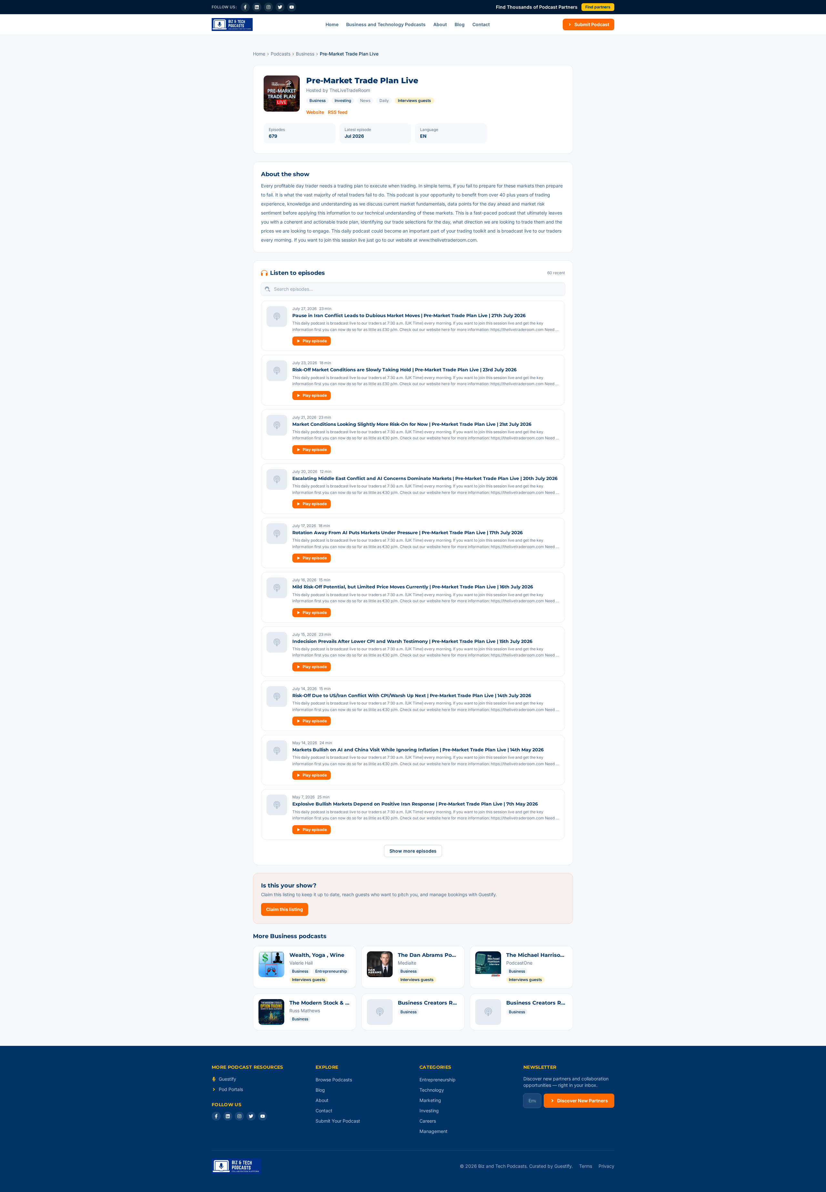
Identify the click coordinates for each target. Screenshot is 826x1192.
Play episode (315, 340)
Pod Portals (231, 1089)
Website (315, 112)
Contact (481, 24)
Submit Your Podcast (338, 1121)
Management (433, 1131)
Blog (460, 24)
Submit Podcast (591, 24)
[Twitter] (280, 7)
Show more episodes (413, 851)
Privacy (606, 1166)
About (440, 24)
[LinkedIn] (256, 7)
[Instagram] (268, 7)
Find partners (597, 7)
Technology (431, 1090)
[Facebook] (245, 7)
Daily (384, 100)
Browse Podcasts (334, 1079)
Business (305, 53)
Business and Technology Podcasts (386, 24)
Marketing (430, 1100)
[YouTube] (291, 7)
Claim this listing (284, 909)
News (365, 100)
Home (332, 24)
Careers (427, 1121)
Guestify (227, 1079)
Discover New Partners (582, 1100)
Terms (585, 1166)
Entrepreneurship (437, 1079)
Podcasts (280, 53)
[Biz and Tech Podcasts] (232, 24)
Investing (343, 100)
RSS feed (338, 112)
